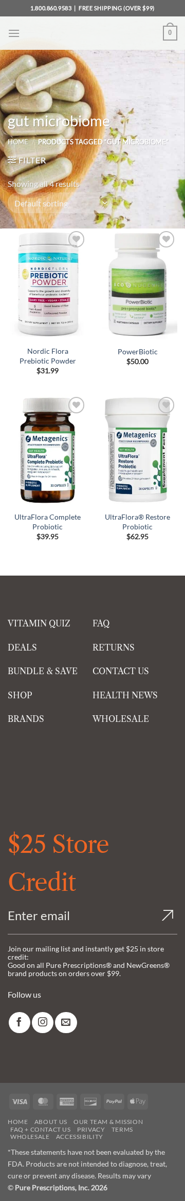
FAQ (100, 623)
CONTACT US (120, 671)
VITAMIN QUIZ (39, 623)
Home (18, 142)
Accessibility (79, 1136)
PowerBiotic (138, 351)
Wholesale (30, 1136)
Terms (122, 1129)
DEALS (22, 647)
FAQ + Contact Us (40, 1129)
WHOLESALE (120, 719)
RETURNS (113, 647)
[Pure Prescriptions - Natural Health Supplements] (92, 33)
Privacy (91, 1129)
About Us (50, 1122)
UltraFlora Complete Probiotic (47, 521)
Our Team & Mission (108, 1122)
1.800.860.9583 (50, 8)
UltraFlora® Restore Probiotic (137, 521)
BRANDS (26, 719)
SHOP (20, 695)
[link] (19, 1022)
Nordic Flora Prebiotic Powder (48, 356)
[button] (14, 33)
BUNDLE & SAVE (43, 671)
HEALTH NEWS (125, 695)
